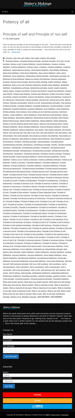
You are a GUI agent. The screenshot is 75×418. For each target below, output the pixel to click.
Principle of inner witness (41, 195)
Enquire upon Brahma (21, 94)
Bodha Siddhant (54, 82)
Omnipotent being (58, 148)
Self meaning (61, 270)
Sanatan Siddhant (57, 252)
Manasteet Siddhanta (24, 118)
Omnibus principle (29, 142)
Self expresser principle (19, 264)
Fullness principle (9, 106)
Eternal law (10, 100)
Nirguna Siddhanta (26, 130)
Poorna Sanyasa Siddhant (26, 157)
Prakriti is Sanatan (18, 162)
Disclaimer (65, 415)
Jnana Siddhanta (30, 115)
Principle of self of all (40, 222)
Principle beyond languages (56, 168)
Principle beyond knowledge (33, 168)
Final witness (66, 103)
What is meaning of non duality (45, 288)
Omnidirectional (57, 142)
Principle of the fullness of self (53, 231)
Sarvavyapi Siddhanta (19, 261)
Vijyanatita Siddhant (61, 279)
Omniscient (18, 154)
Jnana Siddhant (16, 115)
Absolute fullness (12, 61)
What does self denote (12, 285)
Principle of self (36, 219)
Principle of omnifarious (57, 204)
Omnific (54, 145)
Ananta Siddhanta (43, 64)
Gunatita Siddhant (19, 109)
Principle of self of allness (59, 222)
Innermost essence (50, 112)
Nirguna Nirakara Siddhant (50, 127)
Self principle (26, 273)
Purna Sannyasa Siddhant (52, 246)
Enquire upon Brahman (40, 94)
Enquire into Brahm (22, 91)
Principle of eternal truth (22, 189)
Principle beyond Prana (18, 174)
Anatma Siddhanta (18, 67)
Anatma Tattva (32, 67)
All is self (60, 61)
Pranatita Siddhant (34, 166)
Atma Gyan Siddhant (11, 73)
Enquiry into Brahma (36, 97)
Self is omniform (22, 267)
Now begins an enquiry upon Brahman (35, 139)
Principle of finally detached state (43, 192)
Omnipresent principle (60, 151)
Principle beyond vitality (59, 174)
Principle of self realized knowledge (17, 225)
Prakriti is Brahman (30, 160)
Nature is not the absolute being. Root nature (20, 124)
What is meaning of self (21, 291)
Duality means (8, 91)
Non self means (61, 133)
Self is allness (42, 264)
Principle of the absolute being (29, 231)
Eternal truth (44, 100)
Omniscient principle (32, 154)
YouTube (37, 395)
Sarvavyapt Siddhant (37, 261)
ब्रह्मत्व (48, 415)
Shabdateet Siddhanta (41, 273)
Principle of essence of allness (46, 183)
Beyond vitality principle (38, 82)
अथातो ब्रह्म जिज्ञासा (43, 297)
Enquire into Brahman (56, 91)
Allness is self (15, 64)
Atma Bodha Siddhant (39, 70)
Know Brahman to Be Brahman (50, 115)
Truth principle (8, 279)
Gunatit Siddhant (56, 106)
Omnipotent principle (11, 151)
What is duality (27, 285)
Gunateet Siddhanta (41, 106)
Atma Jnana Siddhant (46, 73)
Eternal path (20, 100)
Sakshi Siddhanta (42, 252)
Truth (69, 276)
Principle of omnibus (16, 204)
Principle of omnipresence (28, 210)
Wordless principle (29, 297)
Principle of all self (10, 180)
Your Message (8, 346)
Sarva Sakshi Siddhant (52, 255)
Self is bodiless (55, 264)
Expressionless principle (50, 103)
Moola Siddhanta (60, 121)
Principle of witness (50, 243)
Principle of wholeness (33, 243)
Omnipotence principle (31, 148)
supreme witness (59, 276)
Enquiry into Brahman (53, 97)
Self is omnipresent (52, 267)
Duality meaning (60, 88)
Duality (50, 88)
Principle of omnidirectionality (36, 204)
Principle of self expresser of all (55, 219)
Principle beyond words (12, 177)
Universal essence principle (41, 279)
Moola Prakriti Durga (11, 121)
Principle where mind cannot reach (27, 246)
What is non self (53, 291)
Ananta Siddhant (28, 64)
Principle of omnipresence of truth (52, 210)
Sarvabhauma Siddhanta (47, 258)
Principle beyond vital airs (38, 174)
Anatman (42, 67)
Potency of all (16, 160)
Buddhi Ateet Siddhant (51, 85)
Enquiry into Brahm (19, 97)
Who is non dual (49, 294)
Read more (16, 52)
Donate (37, 401)
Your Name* (7, 334)
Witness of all (15, 297)
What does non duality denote (36, 282)
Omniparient (16, 148)
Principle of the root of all (13, 234)
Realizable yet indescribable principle (48, 249)
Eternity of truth (34, 103)
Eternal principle (32, 100)
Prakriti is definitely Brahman (49, 160)
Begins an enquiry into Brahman (37, 79)
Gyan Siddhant (49, 109)
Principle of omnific (10, 207)
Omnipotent (45, 148)
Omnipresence (25, 151)
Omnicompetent (43, 142)
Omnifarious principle (42, 145)
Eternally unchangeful (18, 103)
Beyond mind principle (19, 82)
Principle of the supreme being (57, 234)
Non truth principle (21, 136)
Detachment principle (38, 88)
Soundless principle (29, 276)
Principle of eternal (29, 186)
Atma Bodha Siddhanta (58, 70)
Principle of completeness (48, 180)
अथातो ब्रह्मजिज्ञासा (56, 297)
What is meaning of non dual (20, 288)
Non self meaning (47, 133)
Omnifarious (28, 145)
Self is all (32, 264)
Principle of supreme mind (21, 228)
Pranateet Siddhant (34, 162)
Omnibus (17, 142)
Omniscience (8, 154)
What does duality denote (13, 282)
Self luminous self (48, 270)
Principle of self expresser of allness (17, 222)
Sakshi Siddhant (27, 252)
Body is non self (18, 85)
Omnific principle (64, 145)
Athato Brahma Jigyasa (21, 70)
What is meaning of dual (43, 285)
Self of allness (14, 273)
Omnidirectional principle (12, 145)
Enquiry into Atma (57, 94)
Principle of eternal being (48, 186)
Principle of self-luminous (42, 225)
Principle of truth (53, 237)
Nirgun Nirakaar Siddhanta (28, 127)
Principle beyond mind (40, 171)
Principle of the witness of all (14, 237)
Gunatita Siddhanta (35, 109)
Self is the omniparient (21, 270)
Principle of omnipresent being (35, 213)
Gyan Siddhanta (62, 109)
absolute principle (49, 61)
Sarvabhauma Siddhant (27, 258)
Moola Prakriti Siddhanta (29, 121)
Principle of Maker (13, 201)
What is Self (65, 291)
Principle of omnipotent (48, 207)
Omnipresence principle (41, 151)
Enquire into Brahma (39, 91)
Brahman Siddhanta (33, 85)
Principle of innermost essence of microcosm (28, 198)
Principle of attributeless (27, 180)
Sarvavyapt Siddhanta (55, 261)
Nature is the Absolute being (50, 124)
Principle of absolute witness (57, 177)
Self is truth (35, 270)
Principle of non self (47, 201)
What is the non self (10, 294)
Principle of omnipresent (12, 213)
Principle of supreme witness (43, 228)
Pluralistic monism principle (51, 154)
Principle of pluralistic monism (42, 216)
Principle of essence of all (23, 183)
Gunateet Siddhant (24, 106)
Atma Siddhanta (18, 76)
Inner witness (21, 112)
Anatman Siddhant (54, 67)
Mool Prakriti (63, 118)
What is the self (25, 294)
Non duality (39, 130)
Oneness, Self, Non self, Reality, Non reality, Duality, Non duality (31, 58)
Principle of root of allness (19, 219)
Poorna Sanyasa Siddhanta (48, 157)
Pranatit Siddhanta (18, 166)
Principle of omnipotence (28, 207)
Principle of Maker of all (30, 201)
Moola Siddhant (46, 121)
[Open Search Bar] (72, 12)
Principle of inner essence (20, 195)
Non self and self (15, 133)
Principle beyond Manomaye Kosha (16, 171)
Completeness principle (20, 88)
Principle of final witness (19, 192)
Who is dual (37, 294)
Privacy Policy (55, 415)
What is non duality (38, 291)
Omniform (7, 148)
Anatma (55, 64)
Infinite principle (9, 112)
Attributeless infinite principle (37, 76)
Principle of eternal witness (43, 189)
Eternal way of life (57, 100)
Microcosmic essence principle (46, 118)
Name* (5, 372)
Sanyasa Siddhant (19, 255)
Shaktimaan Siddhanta (12, 276)
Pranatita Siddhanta (50, 166)
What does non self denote (59, 282)
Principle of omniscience (19, 216)
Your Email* (7, 340)
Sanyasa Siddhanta (35, 255)
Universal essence (22, 279)
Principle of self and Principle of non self (35, 34)
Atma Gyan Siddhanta (29, 73)
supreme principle (45, 276)
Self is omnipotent (37, 267)
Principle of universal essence (29, 240)
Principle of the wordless (36, 237)
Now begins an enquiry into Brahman (43, 136)
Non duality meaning (53, 130)
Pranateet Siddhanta (50, 162)
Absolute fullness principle (30, 61)
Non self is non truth (31, 133)
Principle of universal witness (53, 240)
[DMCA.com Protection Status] (37, 408)
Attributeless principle (57, 76)
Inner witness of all (35, 112)
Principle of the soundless (34, 234)
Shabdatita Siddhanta (59, 273)
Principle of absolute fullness (33, 177)
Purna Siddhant (26, 249)
